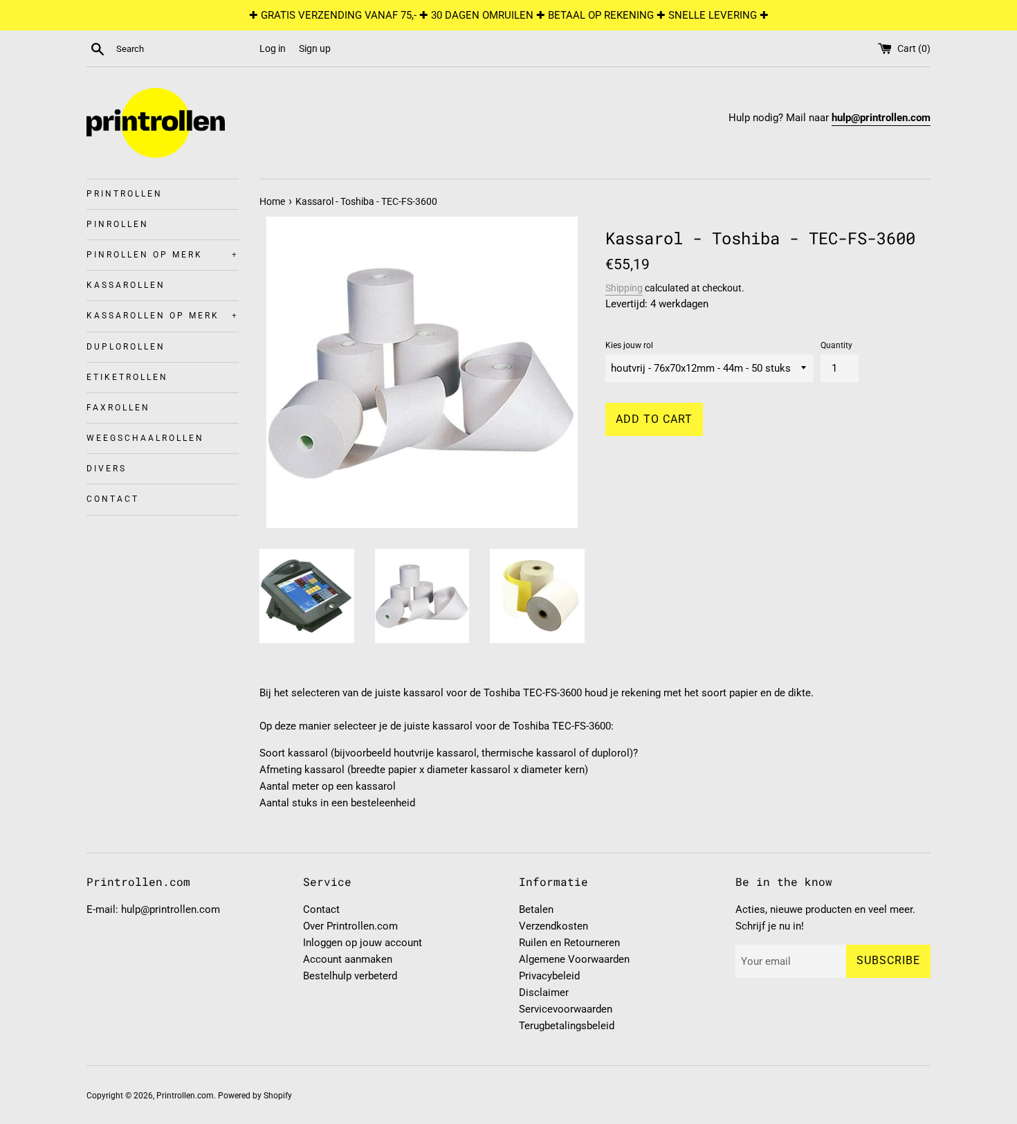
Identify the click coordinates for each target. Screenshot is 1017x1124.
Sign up (315, 48)
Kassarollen (125, 285)
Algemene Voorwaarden (574, 959)
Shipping (624, 287)
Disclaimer (544, 992)
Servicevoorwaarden (565, 1009)
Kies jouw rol (629, 345)
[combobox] (185, 49)
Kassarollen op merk (162, 315)
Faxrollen (118, 408)
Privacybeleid (549, 976)
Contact (112, 499)
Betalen (536, 909)
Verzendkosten (553, 926)
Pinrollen (117, 224)
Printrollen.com (185, 1095)
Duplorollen (125, 347)
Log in (272, 48)
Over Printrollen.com (350, 926)
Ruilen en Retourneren (569, 942)
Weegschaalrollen (145, 438)
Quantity (836, 345)
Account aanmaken (347, 959)
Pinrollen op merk (162, 255)
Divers (106, 468)
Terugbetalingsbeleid (566, 1025)
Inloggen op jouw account (362, 942)
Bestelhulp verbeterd (350, 976)
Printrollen (124, 194)
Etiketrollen (127, 377)
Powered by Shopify (255, 1095)
